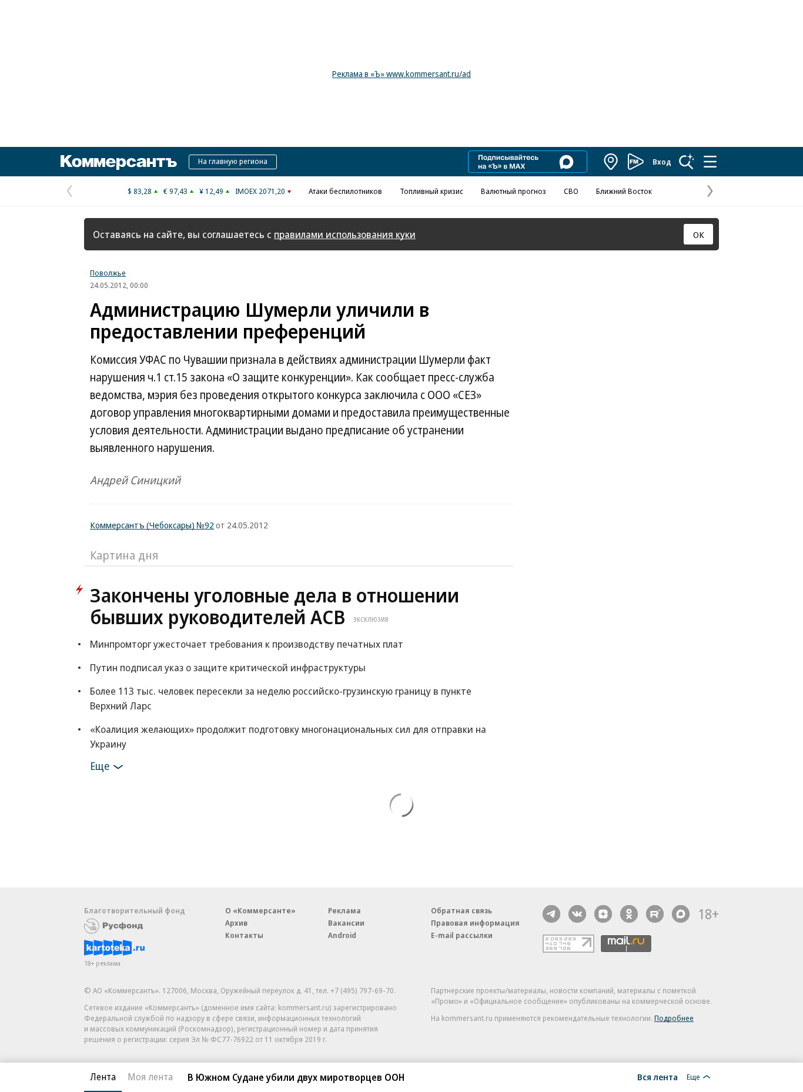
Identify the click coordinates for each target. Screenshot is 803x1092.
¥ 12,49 (211, 191)
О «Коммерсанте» (260, 910)
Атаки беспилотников (345, 191)
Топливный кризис (431, 191)
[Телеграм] (551, 914)
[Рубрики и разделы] (710, 161)
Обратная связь (461, 910)
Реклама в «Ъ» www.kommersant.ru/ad (401, 73)
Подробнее (674, 1018)
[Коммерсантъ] (119, 161)
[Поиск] (686, 161)
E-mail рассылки (462, 935)
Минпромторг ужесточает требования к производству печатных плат (246, 644)
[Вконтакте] (577, 914)
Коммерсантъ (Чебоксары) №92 (152, 525)
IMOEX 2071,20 (260, 191)
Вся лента (657, 1077)
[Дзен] (603, 914)
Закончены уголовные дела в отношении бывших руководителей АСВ (274, 606)
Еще (99, 766)
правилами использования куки (345, 234)
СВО (571, 191)
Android (342, 935)
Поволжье (108, 272)
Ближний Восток (624, 191)
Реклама (344, 910)
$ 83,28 (140, 191)
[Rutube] (655, 914)
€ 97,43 (175, 191)
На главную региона (232, 161)
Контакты (244, 935)
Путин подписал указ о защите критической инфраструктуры (228, 667)
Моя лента (150, 1076)
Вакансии (346, 922)
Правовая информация (475, 922)
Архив (236, 922)
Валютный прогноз (513, 191)
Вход (662, 161)
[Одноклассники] (629, 914)
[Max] (681, 914)
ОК (698, 234)
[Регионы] (611, 161)
